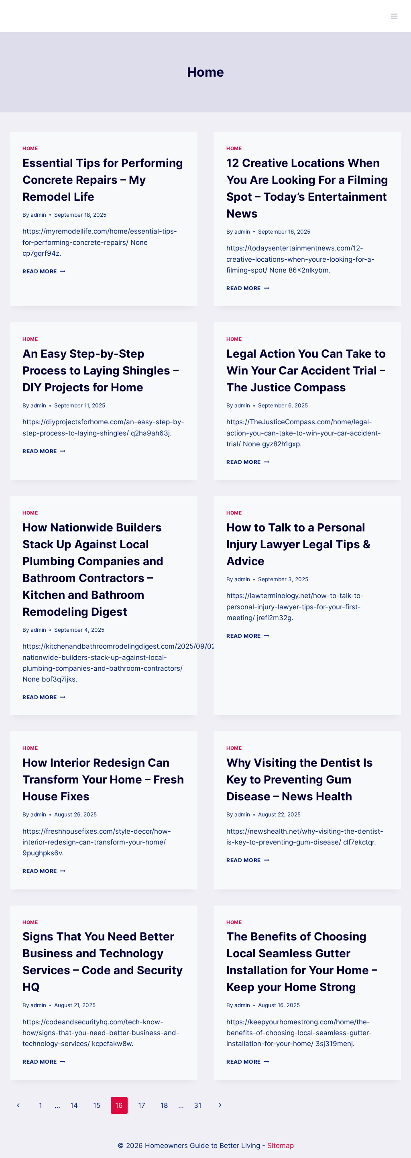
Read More (43, 271)
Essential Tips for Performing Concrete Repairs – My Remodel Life (102, 180)
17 (141, 1105)
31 (197, 1105)
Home (30, 148)
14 (74, 1105)
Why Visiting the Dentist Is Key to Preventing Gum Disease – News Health (299, 779)
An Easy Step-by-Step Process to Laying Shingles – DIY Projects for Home (100, 370)
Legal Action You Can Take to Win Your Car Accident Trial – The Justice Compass (306, 370)
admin (38, 215)
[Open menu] (394, 16)
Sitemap (280, 1146)
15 (96, 1105)
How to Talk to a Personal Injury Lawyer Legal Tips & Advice (298, 544)
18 (164, 1105)
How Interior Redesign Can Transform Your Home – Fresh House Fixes (103, 779)
